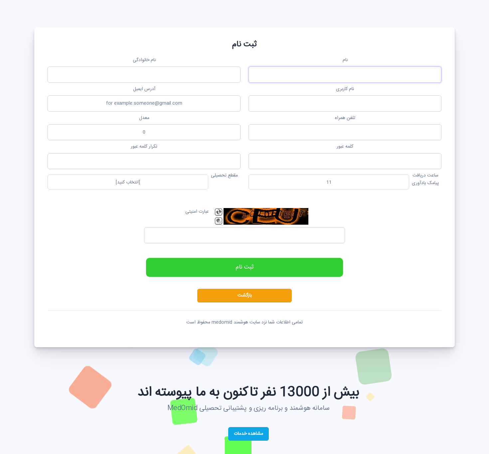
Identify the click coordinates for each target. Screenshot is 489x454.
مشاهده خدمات (248, 434)
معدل (144, 118)
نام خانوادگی (144, 60)
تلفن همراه (345, 118)
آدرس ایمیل (144, 89)
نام (345, 60)
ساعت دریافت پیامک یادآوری (425, 179)
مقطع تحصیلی (224, 175)
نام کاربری (345, 89)
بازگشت (245, 295)
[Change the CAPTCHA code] (218, 212)
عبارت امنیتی (197, 212)
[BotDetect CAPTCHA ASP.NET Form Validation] (266, 216)
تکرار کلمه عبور (144, 146)
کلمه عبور (345, 146)
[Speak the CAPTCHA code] (218, 221)
